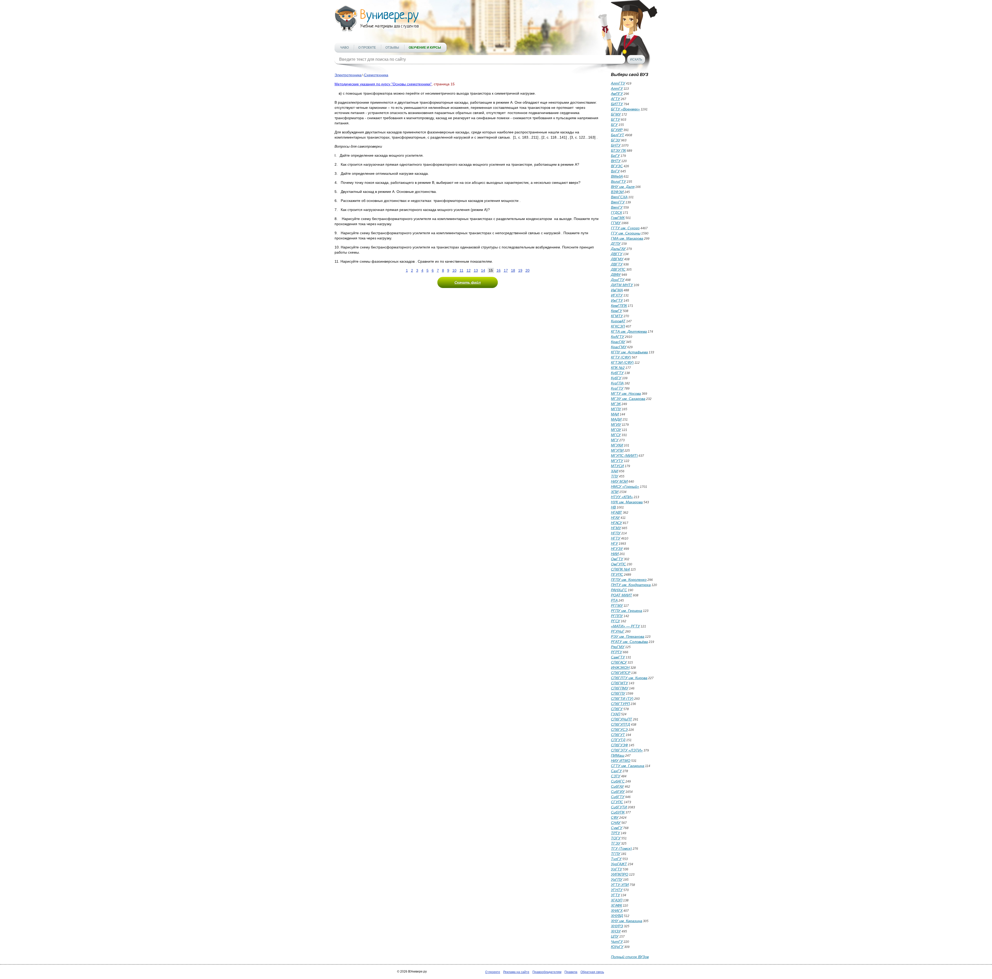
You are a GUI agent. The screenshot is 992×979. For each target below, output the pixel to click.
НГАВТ (616, 512)
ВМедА (617, 176)
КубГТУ (617, 373)
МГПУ (616, 409)
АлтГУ (617, 88)
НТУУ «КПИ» (622, 497)
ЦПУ (614, 936)
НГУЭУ (617, 549)
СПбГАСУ (619, 662)
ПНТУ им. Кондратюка (631, 585)
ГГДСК (616, 212)
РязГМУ (617, 647)
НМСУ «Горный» (625, 486)
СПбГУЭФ (619, 745)
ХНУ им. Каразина (626, 921)
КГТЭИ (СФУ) (622, 362)
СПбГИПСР (620, 673)
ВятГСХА (619, 197)
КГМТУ (617, 316)
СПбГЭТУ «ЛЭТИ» (627, 750)
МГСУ (616, 435)
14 (483, 270)
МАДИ (616, 419)
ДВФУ (616, 274)
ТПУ (614, 476)
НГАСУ (616, 523)
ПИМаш (617, 755)
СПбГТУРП (620, 704)
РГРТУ (616, 652)
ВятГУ (617, 207)
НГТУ (615, 538)
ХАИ (614, 471)
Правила (570, 972)
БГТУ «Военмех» (625, 109)
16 (499, 270)
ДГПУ (616, 243)
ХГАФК (616, 905)
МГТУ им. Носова (626, 393)
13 (476, 270)
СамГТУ (618, 657)
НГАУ (615, 517)
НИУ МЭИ (619, 481)
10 (454, 270)
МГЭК (616, 404)
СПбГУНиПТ (621, 719)
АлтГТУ (618, 83)
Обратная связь (592, 972)
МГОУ (616, 430)
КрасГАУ (618, 342)
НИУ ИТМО (620, 760)
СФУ (614, 817)
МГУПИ (617, 450)
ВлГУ (615, 171)
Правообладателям (546, 972)
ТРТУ (615, 833)
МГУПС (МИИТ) (624, 455)
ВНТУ (616, 161)
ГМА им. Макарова (627, 238)
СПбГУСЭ (619, 729)
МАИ (615, 414)
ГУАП (615, 714)
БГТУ (615, 119)
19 (520, 270)
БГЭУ (615, 140)
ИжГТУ (617, 300)
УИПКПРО (619, 874)
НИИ (615, 554)
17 (506, 270)
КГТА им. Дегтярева (629, 331)
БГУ (614, 125)
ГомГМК (618, 218)
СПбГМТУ (619, 683)
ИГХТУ (617, 295)
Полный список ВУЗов (630, 957)
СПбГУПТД (620, 724)
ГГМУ (616, 223)
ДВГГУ (616, 254)
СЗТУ (615, 776)
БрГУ (615, 156)
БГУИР (617, 130)
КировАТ (618, 321)
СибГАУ (617, 786)
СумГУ (616, 828)
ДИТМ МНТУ (622, 285)
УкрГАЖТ (619, 864)
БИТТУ (617, 104)
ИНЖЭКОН (620, 667)
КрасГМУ (618, 347)
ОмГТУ (617, 559)
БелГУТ (617, 135)
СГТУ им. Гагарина (627, 766)
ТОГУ (616, 838)
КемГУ (616, 311)
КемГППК (619, 305)
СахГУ (616, 771)
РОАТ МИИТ (621, 595)
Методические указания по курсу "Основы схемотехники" (383, 84)
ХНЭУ (616, 931)
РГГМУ (617, 605)
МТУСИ (617, 466)
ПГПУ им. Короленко (629, 580)
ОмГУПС (618, 564)
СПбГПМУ (619, 688)
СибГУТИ (619, 807)
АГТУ (615, 99)
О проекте (367, 47)
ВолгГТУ (618, 181)
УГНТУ (617, 890)
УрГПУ (616, 879)
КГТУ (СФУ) (621, 357)
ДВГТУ (617, 264)
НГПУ (616, 533)
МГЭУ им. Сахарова (628, 399)
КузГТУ (617, 388)
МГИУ (616, 424)
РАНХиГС (619, 590)
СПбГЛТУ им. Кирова (629, 678)
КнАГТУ (617, 337)
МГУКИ (617, 445)
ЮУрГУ (617, 947)
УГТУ (615, 895)
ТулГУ (616, 859)
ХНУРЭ (617, 926)
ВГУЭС (617, 166)
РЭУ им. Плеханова (627, 636)
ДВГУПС (618, 269)
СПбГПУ (618, 693)
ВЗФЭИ (617, 192)
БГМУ (616, 114)
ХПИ (614, 492)
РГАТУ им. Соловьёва (629, 642)
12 (469, 270)
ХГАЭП (616, 900)
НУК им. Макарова (627, 502)
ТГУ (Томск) (621, 848)
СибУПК (618, 812)
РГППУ (617, 616)
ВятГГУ (618, 202)
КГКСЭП (618, 326)
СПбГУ (617, 709)
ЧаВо (344, 47)
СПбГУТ (618, 735)
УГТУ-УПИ (620, 885)
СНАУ (616, 823)
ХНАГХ (617, 910)
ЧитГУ (617, 941)
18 (513, 270)
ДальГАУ (618, 249)
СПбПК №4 (620, 569)
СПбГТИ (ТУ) (622, 698)
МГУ (614, 440)
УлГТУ (616, 869)
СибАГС (618, 781)
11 (461, 270)
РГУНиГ (617, 631)
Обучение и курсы (425, 47)
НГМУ (616, 528)
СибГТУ (617, 797)
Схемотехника (376, 75)
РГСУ (615, 621)
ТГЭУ (615, 843)
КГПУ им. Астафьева (629, 352)
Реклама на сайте (516, 972)
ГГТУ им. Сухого (625, 228)
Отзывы (392, 47)
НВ (613, 507)
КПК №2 (618, 368)
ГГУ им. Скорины (625, 233)
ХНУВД (617, 916)
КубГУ (616, 378)
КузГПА (617, 383)
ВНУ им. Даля (622, 187)
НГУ (614, 543)
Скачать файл (467, 282)
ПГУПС (617, 574)
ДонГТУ (617, 280)
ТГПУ (615, 854)
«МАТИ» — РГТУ (625, 626)
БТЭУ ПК (618, 150)
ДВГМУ (617, 259)
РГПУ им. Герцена (626, 611)
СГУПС (617, 802)
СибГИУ (618, 792)
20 (527, 270)
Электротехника (348, 75)
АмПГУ (617, 94)
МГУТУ (617, 461)
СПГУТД (618, 740)
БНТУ (616, 145)
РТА (614, 600)
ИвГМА (617, 290)
